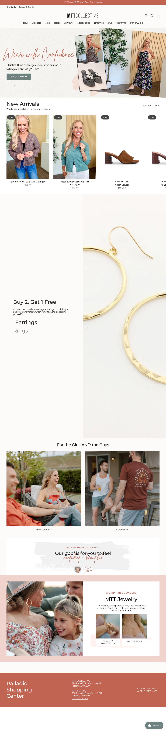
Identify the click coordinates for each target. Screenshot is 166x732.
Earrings (26, 322)
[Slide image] (83, 63)
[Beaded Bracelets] (108, 626)
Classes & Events (26, 7)
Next (162, 146)
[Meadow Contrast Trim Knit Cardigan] (74, 147)
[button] (25, 23)
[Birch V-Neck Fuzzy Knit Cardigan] (27, 147)
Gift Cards (11, 7)
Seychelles (122, 181)
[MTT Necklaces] (134, 626)
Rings (20, 330)
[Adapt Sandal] (122, 147)
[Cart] (158, 16)
